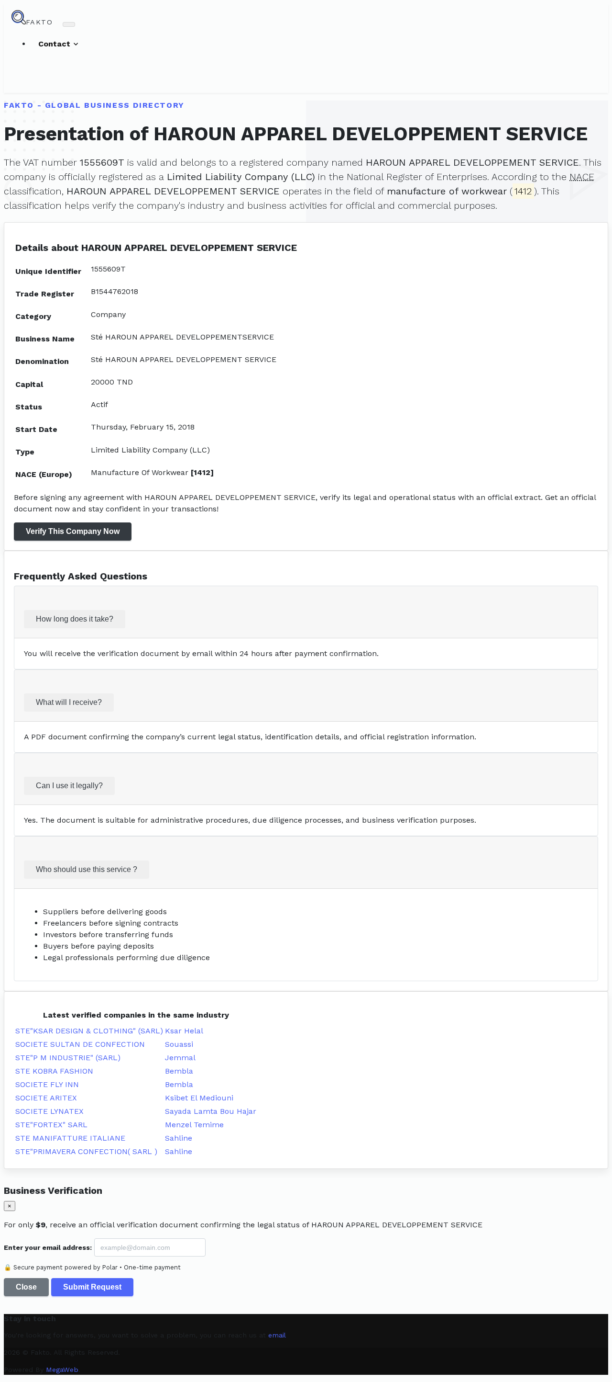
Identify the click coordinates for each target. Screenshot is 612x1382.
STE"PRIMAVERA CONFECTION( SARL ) (86, 1151)
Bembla (179, 1071)
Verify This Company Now (73, 531)
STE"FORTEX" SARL (51, 1124)
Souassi (179, 1044)
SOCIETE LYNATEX (49, 1111)
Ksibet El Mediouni (199, 1097)
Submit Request (92, 1287)
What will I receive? (69, 702)
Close (26, 1287)
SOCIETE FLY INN (47, 1084)
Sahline (178, 1138)
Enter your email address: (48, 1247)
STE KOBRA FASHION (54, 1071)
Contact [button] (55, 43)
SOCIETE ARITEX (46, 1097)
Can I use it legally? (69, 786)
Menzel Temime (194, 1124)
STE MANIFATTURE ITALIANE (70, 1138)
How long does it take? (74, 619)
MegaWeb (62, 1369)
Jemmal (180, 1057)
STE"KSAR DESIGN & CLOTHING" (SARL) (89, 1030)
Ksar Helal (184, 1030)
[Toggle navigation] (69, 24)
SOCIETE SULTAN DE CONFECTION (80, 1044)
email (277, 1335)
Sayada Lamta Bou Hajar (210, 1111)
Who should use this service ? (86, 869)
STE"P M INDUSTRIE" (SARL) (67, 1057)
